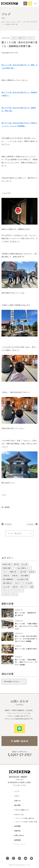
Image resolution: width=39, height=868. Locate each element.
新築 (31, 587)
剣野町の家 (13, 572)
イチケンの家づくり (21, 810)
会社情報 (17, 826)
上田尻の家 (6, 575)
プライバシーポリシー (20, 844)
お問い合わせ (19, 835)
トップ (16, 791)
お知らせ (17, 800)
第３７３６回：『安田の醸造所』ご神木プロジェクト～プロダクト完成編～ (26, 662)
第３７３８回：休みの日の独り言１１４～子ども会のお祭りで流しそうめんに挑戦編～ (26, 638)
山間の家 (15, 587)
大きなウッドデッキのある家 (23, 583)
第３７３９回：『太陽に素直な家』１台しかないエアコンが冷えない (26, 626)
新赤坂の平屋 (6, 564)
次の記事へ (30, 524)
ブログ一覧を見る (15, 533)
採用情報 (17, 840)
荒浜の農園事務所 (8, 579)
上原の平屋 (22, 572)
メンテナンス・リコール (10, 594)
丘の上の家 (6, 587)
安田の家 (16, 564)
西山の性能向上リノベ (24, 568)
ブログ (14, 38)
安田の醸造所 (24, 575)
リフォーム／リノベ (8, 591)
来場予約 (17, 831)
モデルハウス (19, 814)
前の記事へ (8, 524)
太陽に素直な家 (7, 583)
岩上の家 (24, 564)
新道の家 (15, 575)
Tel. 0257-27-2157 (19, 785)
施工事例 (17, 805)
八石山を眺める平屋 (22, 579)
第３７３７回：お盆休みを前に (26, 648)
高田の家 (31, 572)
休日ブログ (22, 38)
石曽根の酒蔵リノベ (8, 568)
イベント (31, 38)
